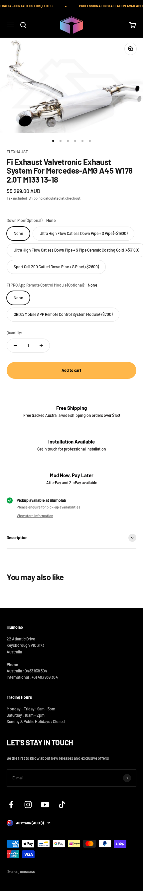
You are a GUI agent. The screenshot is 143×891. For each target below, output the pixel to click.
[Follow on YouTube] (45, 804)
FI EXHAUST (17, 151)
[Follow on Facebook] (11, 804)
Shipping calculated (45, 198)
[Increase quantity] (41, 345)
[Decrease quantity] (15, 345)
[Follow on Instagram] (28, 804)
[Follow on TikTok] (62, 804)
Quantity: (14, 332)
